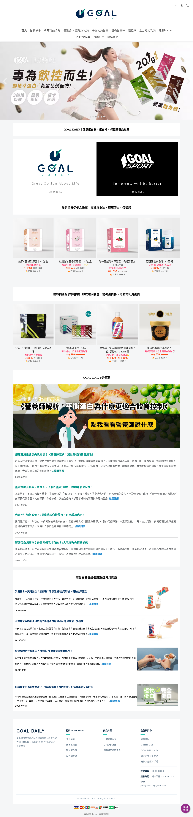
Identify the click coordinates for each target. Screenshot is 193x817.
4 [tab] (98, 116)
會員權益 (70, 739)
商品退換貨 (71, 745)
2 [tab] (92, 116)
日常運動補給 (110, 745)
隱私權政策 (71, 750)
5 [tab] (100, 116)
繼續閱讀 (93, 604)
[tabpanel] (96, 81)
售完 (75, 254)
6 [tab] (103, 116)
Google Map (147, 745)
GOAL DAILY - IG (149, 750)
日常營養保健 (110, 739)
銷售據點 (145, 739)
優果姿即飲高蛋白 (112, 750)
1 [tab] (90, 116)
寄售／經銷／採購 (149, 761)
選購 (35, 254)
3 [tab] (95, 116)
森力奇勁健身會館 (149, 756)
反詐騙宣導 (71, 756)
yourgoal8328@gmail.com (153, 785)
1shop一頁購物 (98, 814)
